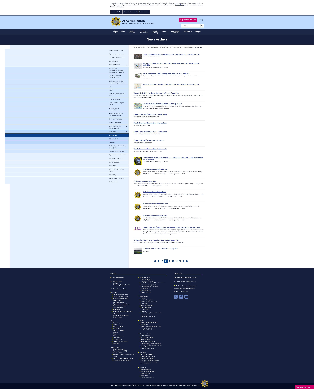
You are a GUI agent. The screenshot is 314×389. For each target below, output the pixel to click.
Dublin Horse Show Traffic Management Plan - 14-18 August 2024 (166, 74)
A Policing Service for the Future (122, 311)
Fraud (114, 334)
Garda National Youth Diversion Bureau (153, 283)
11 (176, 261)
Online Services (117, 300)
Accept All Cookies (116, 12)
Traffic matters (117, 339)
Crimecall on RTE (146, 290)
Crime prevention (146, 279)
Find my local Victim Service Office (123, 358)
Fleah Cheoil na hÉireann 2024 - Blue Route (149, 140)
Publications (116, 309)
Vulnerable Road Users (148, 317)
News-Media (188, 47)
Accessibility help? (189, 19)
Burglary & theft (118, 326)
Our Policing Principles (120, 306)
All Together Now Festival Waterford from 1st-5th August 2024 (156, 240)
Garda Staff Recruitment (148, 330)
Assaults (115, 332)
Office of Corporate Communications (171, 47)
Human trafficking (118, 330)
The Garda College (146, 328)
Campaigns (142, 352)
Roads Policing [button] (155, 32)
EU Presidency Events (147, 337)
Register (115, 283)
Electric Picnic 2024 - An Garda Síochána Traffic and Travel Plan (156, 93)
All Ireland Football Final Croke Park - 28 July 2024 (160, 249)
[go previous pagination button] (158, 261)
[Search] (202, 26)
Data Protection (145, 339)
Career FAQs (144, 324)
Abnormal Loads (146, 307)
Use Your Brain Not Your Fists (150, 360)
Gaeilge (201, 20)
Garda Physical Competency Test (151, 326)
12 (180, 261)
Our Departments (152, 47)
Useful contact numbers (148, 371)
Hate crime (116, 343)
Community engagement (148, 285)
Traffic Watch (145, 309)
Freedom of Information (148, 341)
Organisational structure (120, 296)
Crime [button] (123, 31)
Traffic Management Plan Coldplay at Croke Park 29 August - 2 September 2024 (171, 55)
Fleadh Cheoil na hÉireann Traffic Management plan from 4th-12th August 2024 (171, 227)
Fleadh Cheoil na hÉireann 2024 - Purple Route (150, 114)
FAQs (134, 385)
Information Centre (145, 334)
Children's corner (146, 292)
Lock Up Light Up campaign (149, 362)
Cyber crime (116, 338)
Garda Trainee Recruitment (149, 322)
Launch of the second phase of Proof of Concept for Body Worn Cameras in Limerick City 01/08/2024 (173, 158)
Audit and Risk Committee (121, 315)
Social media (144, 375)
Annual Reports (145, 347)
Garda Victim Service (119, 349)
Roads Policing (143, 296)
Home (135, 47)
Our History (116, 313)
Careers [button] (164, 31)
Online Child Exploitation (120, 341)
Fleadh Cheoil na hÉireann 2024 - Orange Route (150, 123)
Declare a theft (117, 353)
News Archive (198, 47)
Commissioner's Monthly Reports (151, 343)
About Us (142, 47)
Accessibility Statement (156, 385)
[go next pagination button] (183, 261)
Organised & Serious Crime (121, 304)
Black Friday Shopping (147, 358)
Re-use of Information (184, 385)
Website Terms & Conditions (170, 385)
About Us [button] (115, 32)
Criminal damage (118, 336)
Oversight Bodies (118, 308)
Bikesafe (143, 311)
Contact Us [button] (198, 32)
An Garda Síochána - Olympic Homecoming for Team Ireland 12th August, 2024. (171, 84)
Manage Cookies (144, 12)
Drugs (115, 324)
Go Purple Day (145, 364)
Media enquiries (145, 373)
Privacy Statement (196, 385)
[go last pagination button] (187, 261)
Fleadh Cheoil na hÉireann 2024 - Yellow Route (150, 149)
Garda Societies (117, 317)
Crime (113, 321)
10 (173, 261)
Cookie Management (117, 277)
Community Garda (116, 281)
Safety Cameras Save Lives (149, 302)
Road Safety (144, 304)
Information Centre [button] (175, 32)
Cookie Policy (179, 5)
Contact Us (142, 368)
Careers (141, 320)
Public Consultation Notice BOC (145, 181)
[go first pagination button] (155, 261)
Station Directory (146, 369)
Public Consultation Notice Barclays (155, 169)
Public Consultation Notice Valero (155, 215)
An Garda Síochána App (118, 289)
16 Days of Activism (146, 354)
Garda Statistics (145, 336)
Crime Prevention (144, 277)
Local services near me (147, 377)
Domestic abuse (118, 323)
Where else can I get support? (122, 360)
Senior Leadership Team (120, 295)
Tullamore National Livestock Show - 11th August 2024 (162, 104)
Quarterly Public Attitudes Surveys (151, 345)
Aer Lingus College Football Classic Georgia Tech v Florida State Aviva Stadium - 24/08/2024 (171, 64)
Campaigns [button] (188, 31)
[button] (127, 65)
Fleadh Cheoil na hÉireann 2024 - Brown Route (150, 132)
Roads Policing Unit (147, 300)
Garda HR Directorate (147, 349)
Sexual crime (117, 328)
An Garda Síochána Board (120, 298)
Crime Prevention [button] (144, 32)
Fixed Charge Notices (147, 305)
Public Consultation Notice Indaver (155, 204)
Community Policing (147, 281)
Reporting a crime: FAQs (120, 351)
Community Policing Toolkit (121, 285)
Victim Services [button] (132, 32)
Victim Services (115, 347)
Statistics (143, 298)
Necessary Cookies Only (130, 12)
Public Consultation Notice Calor (154, 192)
